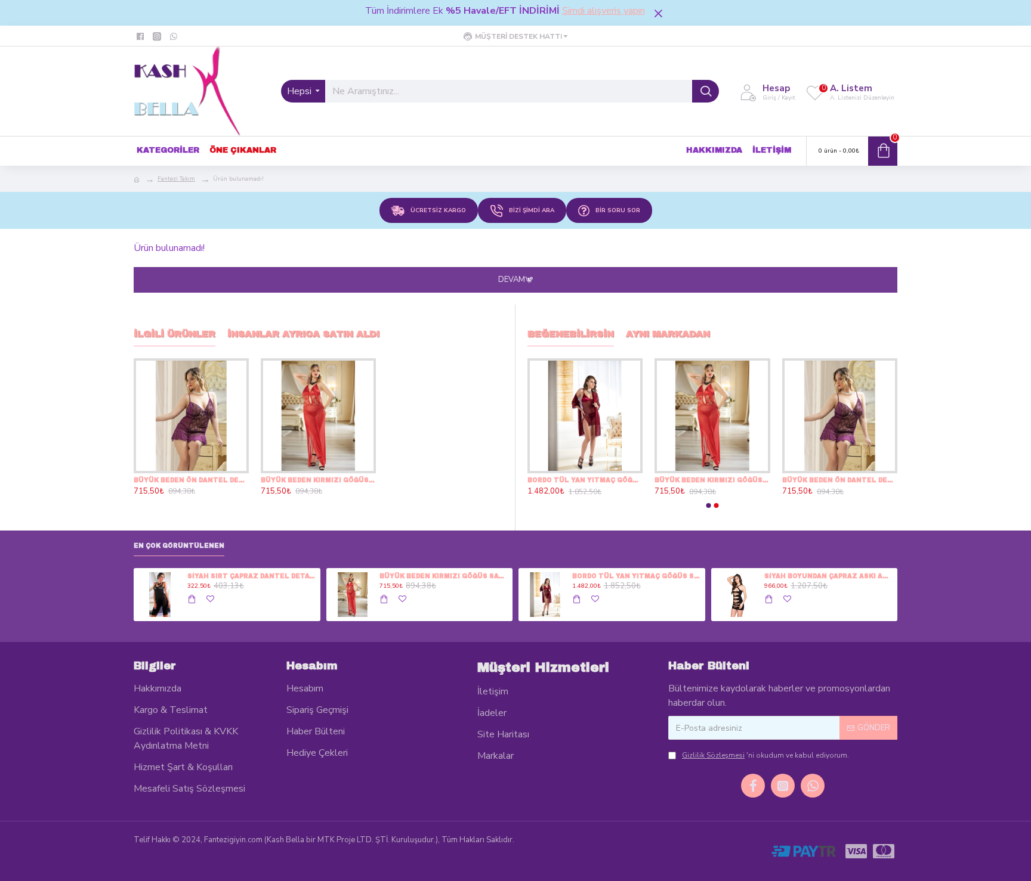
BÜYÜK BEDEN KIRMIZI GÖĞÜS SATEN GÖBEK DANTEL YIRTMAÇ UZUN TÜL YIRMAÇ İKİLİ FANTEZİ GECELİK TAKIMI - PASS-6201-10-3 (318, 480)
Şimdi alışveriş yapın (603, 10)
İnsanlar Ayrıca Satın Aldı (303, 334)
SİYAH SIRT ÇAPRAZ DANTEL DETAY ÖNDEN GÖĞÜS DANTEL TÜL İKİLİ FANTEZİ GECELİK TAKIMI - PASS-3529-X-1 (251, 576)
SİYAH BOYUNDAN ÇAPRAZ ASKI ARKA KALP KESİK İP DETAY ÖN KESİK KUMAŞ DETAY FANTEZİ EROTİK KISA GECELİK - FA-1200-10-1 (828, 576)
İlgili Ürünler (174, 334)
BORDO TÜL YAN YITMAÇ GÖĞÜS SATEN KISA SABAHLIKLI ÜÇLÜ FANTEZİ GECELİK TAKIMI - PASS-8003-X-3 (585, 480)
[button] (708, 505)
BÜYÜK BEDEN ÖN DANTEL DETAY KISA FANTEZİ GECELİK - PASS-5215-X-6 (191, 480)
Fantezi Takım (176, 179)
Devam (511, 279)
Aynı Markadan (668, 334)
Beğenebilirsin (570, 334)
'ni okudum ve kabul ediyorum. (765, 755)
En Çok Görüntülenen (179, 545)
